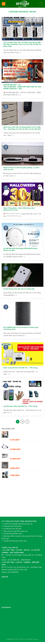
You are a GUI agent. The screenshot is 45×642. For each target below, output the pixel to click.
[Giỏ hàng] (41, 4)
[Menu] (3, 4)
